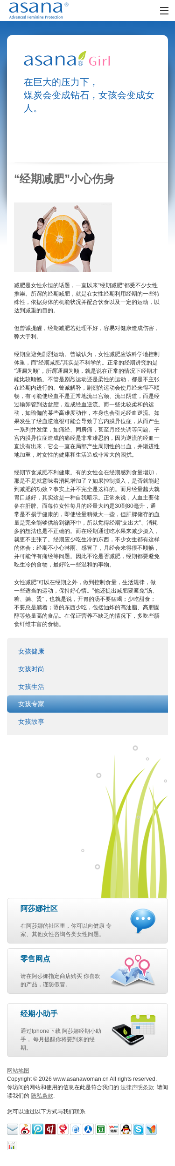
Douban (100, 1129)
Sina (25, 1129)
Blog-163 (63, 1129)
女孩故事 (31, 721)
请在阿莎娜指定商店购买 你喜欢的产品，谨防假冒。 (60, 971)
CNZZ (12, 1146)
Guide (88, 1129)
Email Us (12, 1129)
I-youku (113, 1129)
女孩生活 (31, 686)
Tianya (75, 1129)
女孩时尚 (31, 669)
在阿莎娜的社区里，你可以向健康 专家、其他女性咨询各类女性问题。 (66, 920)
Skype (138, 1129)
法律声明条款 (137, 1087)
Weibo (37, 1129)
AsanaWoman (50, 10)
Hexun (50, 1129)
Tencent (126, 1129)
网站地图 (18, 1070)
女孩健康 (31, 651)
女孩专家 (31, 704)
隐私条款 (42, 1095)
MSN (151, 1129)
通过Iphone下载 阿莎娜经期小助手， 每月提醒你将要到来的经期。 (61, 1030)
